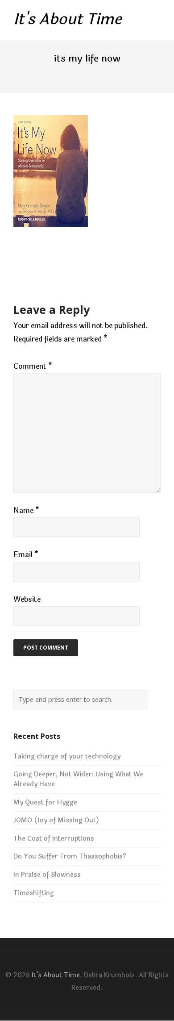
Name (26, 510)
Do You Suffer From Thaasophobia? (69, 856)
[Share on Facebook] (17, 261)
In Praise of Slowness (47, 875)
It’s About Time (56, 975)
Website (27, 599)
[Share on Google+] (50, 261)
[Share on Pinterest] (83, 261)
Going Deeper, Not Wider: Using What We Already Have (78, 779)
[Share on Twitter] (33, 261)
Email (25, 554)
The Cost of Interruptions (53, 838)
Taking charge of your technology (66, 756)
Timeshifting (33, 893)
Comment (32, 366)
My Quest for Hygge (45, 802)
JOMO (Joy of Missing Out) (56, 820)
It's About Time (67, 19)
